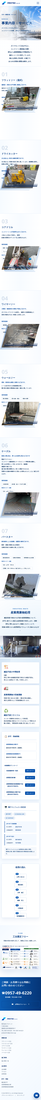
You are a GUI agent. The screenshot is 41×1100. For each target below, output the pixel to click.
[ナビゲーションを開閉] (38, 3)
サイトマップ (20, 1095)
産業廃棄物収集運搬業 (8, 1087)
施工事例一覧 (5, 1061)
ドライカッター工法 (7, 1043)
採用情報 (4, 1074)
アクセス (4, 1071)
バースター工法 (6, 1052)
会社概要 (4, 1069)
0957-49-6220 (18, 993)
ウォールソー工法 (6, 1050)
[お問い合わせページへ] (36, 1095)
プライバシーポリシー (8, 1095)
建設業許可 (5, 1082)
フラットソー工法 (6, 1041)
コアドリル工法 (6, 1046)
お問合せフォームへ (21, 1004)
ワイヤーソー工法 (6, 1048)
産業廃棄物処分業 (6, 1084)
